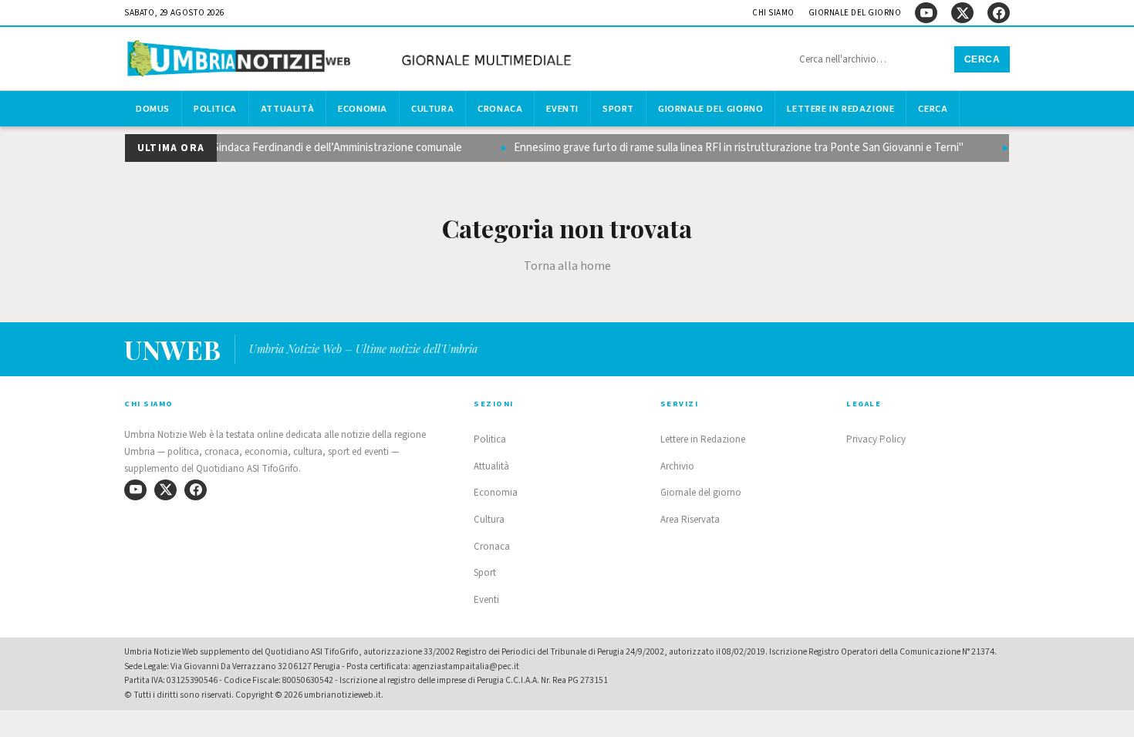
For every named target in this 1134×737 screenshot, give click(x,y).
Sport (618, 109)
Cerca (982, 59)
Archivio (677, 466)
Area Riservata (690, 520)
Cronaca (500, 109)
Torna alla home (567, 265)
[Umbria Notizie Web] (351, 60)
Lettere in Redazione (840, 109)
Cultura (432, 109)
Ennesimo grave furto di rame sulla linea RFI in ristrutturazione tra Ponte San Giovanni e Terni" (732, 148)
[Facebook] (998, 12)
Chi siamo (773, 13)
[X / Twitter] (962, 12)
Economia (362, 109)
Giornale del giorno (855, 13)
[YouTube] (926, 12)
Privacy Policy (876, 439)
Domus (153, 109)
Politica (215, 109)
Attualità (287, 109)
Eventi (562, 109)
